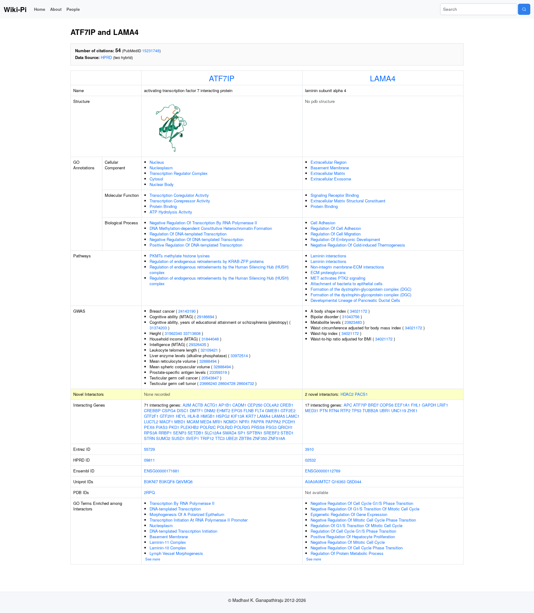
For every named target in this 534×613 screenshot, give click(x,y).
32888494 (208, 361)
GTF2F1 (151, 416)
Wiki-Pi (15, 9)
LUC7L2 (151, 422)
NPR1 (244, 422)
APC (348, 405)
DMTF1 (196, 410)
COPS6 (386, 405)
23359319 (218, 372)
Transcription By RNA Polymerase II (182, 503)
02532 (310, 460)
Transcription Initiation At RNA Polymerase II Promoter (199, 520)
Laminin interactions (328, 256)
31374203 (158, 328)
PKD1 (174, 427)
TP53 (356, 410)
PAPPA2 (273, 422)
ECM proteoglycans (328, 272)
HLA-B (193, 416)
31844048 (210, 339)
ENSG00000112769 (322, 471)
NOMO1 (230, 422)
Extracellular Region (328, 162)
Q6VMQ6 (184, 481)
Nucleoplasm (161, 168)
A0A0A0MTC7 (317, 481)
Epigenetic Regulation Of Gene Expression (349, 514)
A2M (187, 405)
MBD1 (179, 422)
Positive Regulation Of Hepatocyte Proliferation (353, 536)
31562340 (173, 333)
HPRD (106, 57)
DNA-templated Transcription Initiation (183, 531)
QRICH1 (285, 427)
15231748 (150, 50)
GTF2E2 (288, 410)
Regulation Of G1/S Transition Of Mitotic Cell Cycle (356, 525)
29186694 (205, 316)
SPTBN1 (254, 433)
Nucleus (157, 162)
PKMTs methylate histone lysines (180, 256)
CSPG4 (169, 410)
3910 (309, 449)
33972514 (239, 355)
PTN (324, 410)
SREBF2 (271, 433)
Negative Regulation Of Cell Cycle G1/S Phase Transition (362, 503)
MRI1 (217, 422)
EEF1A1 (402, 405)
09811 (149, 460)
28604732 (245, 383)
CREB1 (286, 405)
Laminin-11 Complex (168, 542)
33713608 (192, 333)
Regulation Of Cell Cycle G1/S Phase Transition (353, 531)
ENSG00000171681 (161, 471)
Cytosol (156, 179)
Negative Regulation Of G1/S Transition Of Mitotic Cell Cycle (365, 509)
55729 (149, 449)
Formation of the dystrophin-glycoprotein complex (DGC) (361, 289)
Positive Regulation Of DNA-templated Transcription (196, 245)
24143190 (187, 311)
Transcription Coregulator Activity (179, 195)
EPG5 (236, 410)
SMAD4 (229, 433)
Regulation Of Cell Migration (336, 234)
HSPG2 (223, 416)
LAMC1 (292, 416)
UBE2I (232, 438)
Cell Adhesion (323, 223)
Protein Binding (163, 206)
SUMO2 (163, 438)
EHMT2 (223, 410)
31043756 (350, 316)
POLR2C (208, 427)
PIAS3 (161, 427)
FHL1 (416, 405)
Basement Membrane (330, 168)
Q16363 (338, 481)
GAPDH (429, 405)
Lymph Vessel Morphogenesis (176, 553)
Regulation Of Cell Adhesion (336, 228)
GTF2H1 (167, 416)
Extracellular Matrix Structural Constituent (348, 201)
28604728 (226, 383)
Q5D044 (354, 481)
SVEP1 (192, 438)
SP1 (241, 433)
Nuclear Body (162, 184)
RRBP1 (165, 433)
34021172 (358, 311)
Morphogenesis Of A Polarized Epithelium (187, 514)
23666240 (208, 383)
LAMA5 (278, 416)
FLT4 (259, 410)
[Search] (524, 9)
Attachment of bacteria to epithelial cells (347, 283)
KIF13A (237, 416)
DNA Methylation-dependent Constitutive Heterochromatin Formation (211, 228)
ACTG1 (210, 405)
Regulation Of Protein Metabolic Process (347, 553)
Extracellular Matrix (328, 173)
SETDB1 (195, 433)
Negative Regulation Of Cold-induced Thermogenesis (358, 245)
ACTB (197, 405)
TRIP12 (207, 438)
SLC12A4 (213, 433)
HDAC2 (347, 394)
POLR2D (225, 427)
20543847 (210, 378)
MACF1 (166, 422)
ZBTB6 (245, 438)
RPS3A (150, 433)
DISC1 (183, 410)
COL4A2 (271, 405)
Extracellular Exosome (331, 179)
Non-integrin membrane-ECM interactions (347, 267)
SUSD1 (178, 438)
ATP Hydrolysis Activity (171, 212)
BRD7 (373, 405)
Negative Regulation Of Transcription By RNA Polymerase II (203, 223)
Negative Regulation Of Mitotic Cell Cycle (348, 542)
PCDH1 (288, 422)
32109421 (209, 350)
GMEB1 (272, 410)
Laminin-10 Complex (168, 548)
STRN (149, 438)
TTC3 (220, 438)
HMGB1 (208, 416)
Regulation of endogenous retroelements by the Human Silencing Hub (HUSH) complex (219, 269)
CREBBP (152, 410)
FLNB (249, 410)
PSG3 (271, 427)
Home (39, 9)
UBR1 (384, 410)
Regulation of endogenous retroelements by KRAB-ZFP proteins (207, 261)
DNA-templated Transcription (175, 509)
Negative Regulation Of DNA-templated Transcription (197, 239)
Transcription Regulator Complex (179, 173)
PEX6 (149, 427)
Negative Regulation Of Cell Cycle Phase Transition (357, 548)
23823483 (353, 322)
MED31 (311, 410)
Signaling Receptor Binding (335, 195)
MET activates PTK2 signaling (338, 278)
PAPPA (257, 422)
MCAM (193, 422)
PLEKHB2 (189, 427)
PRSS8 (258, 427)
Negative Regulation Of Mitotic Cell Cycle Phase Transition (363, 520)
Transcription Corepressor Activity (180, 201)
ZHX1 (412, 410)
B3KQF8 (167, 481)
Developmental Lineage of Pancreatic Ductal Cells (355, 300)
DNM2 (209, 410)
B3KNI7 (151, 481)
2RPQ (149, 492)
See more (152, 558)
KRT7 (251, 416)
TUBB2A (370, 410)
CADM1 (239, 405)
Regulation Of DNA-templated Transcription (188, 234)
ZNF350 (260, 438)
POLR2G (242, 427)
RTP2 (345, 410)
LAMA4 (383, 77)
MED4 (205, 422)
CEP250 (255, 405)
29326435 (197, 344)
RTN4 (334, 410)
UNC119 (398, 410)
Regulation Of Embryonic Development (345, 239)
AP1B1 (224, 405)
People (73, 9)
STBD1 (287, 433)
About (55, 9)
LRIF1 (442, 405)
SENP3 (179, 433)
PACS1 (361, 394)
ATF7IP (222, 77)
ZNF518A (276, 438)
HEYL (181, 416)
